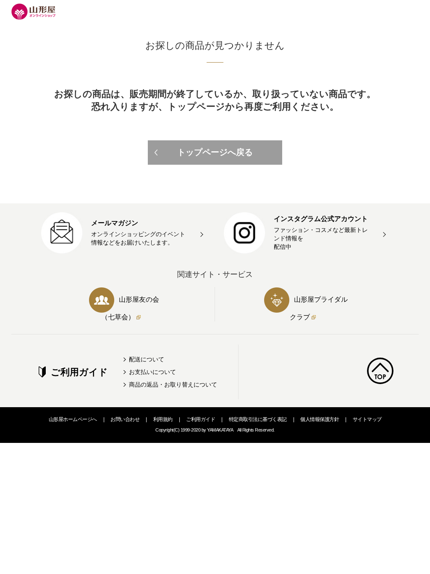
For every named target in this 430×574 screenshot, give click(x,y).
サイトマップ (367, 419)
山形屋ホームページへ (73, 419)
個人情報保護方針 (319, 419)
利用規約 (163, 419)
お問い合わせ (124, 419)
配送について (146, 359)
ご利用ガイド (200, 419)
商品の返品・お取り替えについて (173, 384)
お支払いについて (152, 372)
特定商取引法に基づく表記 (258, 419)
